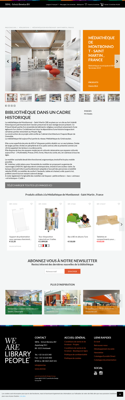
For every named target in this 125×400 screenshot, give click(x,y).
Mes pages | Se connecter (68, 4)
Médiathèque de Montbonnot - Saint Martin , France (53, 27)
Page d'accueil (10, 27)
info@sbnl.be (40, 365)
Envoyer (72, 271)
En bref (97, 341)
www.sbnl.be (40, 369)
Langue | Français (51, 4)
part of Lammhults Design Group (45, 376)
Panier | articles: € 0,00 (112, 4)
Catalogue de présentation (105, 360)
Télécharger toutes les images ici (29, 185)
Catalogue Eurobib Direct (104, 356)
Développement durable (104, 349)
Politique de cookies (72, 358)
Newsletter (98, 352)
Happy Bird (93, 86)
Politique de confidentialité (75, 354)
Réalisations (24, 27)
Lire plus (23, 396)
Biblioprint (80, 4)
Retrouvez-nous (101, 345)
